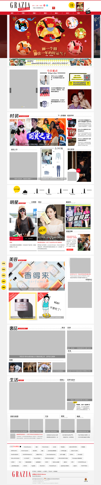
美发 (3, 275)
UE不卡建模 (62, 454)
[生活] (16, 380)
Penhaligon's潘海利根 (77, 458)
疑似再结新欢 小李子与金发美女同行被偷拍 (50, 242)
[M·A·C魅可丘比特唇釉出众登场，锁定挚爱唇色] (24, 89)
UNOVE (25, 465)
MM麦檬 (83, 447)
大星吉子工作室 (74, 450)
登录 (33, 5)
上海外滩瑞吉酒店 (15, 465)
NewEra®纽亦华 (14, 454)
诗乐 (20, 462)
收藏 (41, 5)
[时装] (18, 116)
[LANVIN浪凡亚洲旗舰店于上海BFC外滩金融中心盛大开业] (72, 126)
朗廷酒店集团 (28, 462)
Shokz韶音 (80, 454)
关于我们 (34, 471)
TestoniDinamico (27, 447)
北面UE (75, 465)
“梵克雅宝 (63, 447)
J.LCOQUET (26, 458)
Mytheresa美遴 (56, 462)
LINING (12, 462)
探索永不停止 (39, 454)
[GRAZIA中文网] (20, 6)
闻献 (42, 450)
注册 (37, 5)
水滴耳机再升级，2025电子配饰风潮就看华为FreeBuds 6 (58, 101)
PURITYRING (84, 465)
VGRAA (71, 454)
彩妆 (3, 269)
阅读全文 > (70, 249)
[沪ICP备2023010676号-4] (38, 478)
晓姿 (37, 447)
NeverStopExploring (51, 454)
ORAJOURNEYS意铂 (63, 458)
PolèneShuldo (45, 447)
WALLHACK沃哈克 (15, 458)
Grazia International (36, 476)
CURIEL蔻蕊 (63, 450)
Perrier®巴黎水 (37, 458)
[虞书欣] (23, 222)
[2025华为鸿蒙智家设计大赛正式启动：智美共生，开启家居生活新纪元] (44, 96)
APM (72, 462)
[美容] (17, 259)
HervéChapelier (24, 450)
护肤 (3, 263)
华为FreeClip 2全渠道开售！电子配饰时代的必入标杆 (57, 77)
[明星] (17, 202)
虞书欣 (11, 242)
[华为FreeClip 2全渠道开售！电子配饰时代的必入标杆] (44, 84)
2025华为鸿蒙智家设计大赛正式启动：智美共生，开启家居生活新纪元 (58, 89)
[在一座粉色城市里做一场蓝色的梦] (37, 409)
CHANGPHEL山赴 (82, 462)
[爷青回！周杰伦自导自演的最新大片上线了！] (72, 176)
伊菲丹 (46, 462)
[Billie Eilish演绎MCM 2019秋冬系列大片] (72, 136)
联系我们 (39, 471)
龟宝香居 (35, 450)
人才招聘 (45, 471)
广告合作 (50, 471)
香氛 (3, 287)
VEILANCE (42, 465)
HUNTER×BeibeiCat (27, 454)
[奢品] (18, 328)
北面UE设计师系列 (65, 465)
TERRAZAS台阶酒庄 (49, 458)
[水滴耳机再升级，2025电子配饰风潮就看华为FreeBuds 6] (44, 108)
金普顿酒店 (38, 462)
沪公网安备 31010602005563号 (52, 478)
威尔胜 (65, 462)
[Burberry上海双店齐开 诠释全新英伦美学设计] (72, 145)
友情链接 (55, 471)
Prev (10, 90)
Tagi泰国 (33, 465)
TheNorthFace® (52, 465)
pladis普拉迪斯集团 (52, 450)
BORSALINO (14, 450)
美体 (3, 281)
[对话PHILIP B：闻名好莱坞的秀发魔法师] (80, 274)
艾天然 (54, 447)
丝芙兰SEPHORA (73, 447)
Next (37, 90)
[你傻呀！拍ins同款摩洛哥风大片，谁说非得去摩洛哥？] (50, 65)
